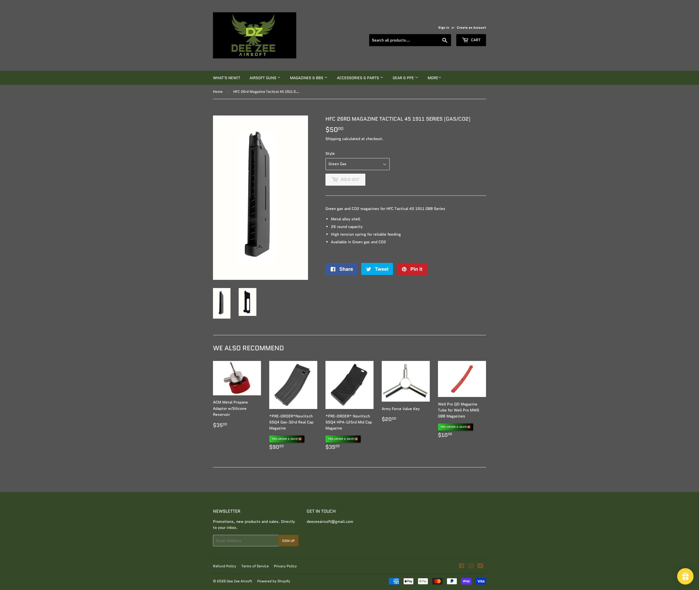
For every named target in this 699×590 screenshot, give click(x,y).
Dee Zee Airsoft (239, 581)
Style (330, 153)
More (433, 78)
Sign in (443, 27)
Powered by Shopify (273, 581)
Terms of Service (255, 566)
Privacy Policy (285, 566)
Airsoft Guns (263, 78)
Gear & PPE (404, 78)
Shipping (333, 138)
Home (218, 91)
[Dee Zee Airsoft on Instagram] (471, 566)
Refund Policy (224, 566)
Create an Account (471, 27)
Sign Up (288, 540)
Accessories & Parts (358, 78)
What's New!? (226, 78)
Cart (475, 40)
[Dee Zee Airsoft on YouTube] (480, 566)
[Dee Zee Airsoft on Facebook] (461, 566)
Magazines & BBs (307, 78)
